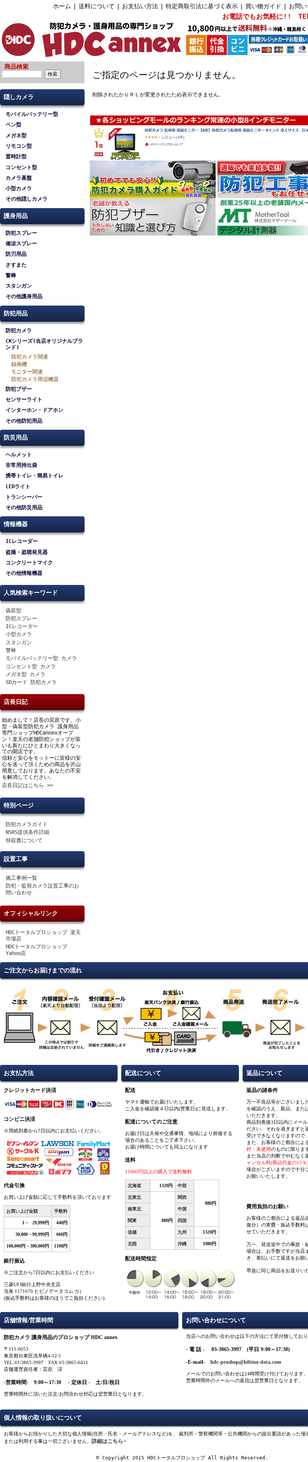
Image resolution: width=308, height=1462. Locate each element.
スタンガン (19, 286)
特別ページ (19, 805)
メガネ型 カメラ (25, 674)
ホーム (62, 6)
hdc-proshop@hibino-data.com (245, 1362)
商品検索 (17, 66)
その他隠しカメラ (27, 199)
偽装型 (13, 610)
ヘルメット (19, 454)
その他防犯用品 (24, 421)
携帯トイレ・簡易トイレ (34, 475)
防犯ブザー (19, 389)
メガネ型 (16, 135)
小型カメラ (19, 188)
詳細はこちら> (109, 1441)
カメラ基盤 (19, 178)
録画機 (19, 364)
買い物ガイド (263, 6)
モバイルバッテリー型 (32, 114)
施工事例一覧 (21, 878)
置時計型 (16, 156)
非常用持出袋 (21, 465)
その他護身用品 (24, 296)
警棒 (11, 275)
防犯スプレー (21, 233)
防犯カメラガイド (27, 824)
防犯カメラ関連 (29, 357)
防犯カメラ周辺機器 (35, 379)
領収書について (24, 840)
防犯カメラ (19, 330)
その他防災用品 (24, 507)
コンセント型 (21, 167)
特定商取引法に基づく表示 (202, 6)
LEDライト (18, 486)
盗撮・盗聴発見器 (27, 552)
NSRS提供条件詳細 (27, 832)
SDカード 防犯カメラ (31, 682)
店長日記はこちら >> (27, 785)
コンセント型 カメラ (31, 666)
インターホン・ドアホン (34, 410)
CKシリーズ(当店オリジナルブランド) (44, 344)
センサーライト (24, 399)
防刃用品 (16, 254)
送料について (97, 6)
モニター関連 (27, 372)
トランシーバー (24, 497)
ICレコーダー (22, 541)
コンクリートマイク (29, 562)
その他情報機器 (24, 573)
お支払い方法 (140, 6)
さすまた (16, 265)
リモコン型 (19, 146)
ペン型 (13, 124)
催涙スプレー (21, 243)
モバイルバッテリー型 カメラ (41, 658)
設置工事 (16, 858)
